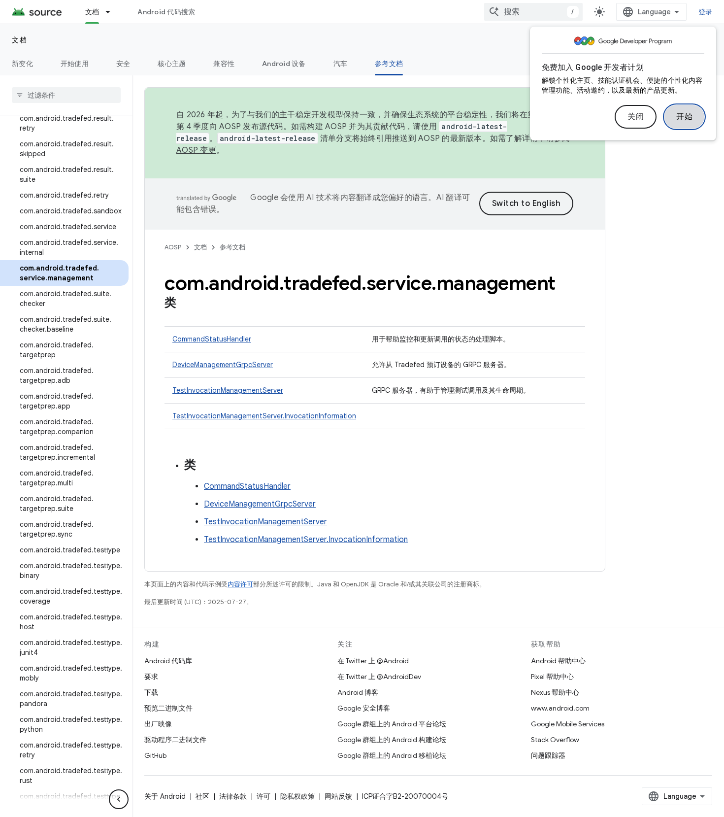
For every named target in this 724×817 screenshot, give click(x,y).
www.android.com (560, 708)
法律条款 (233, 796)
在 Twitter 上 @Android (373, 660)
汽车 (340, 63)
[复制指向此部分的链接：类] (186, 303)
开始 (684, 117)
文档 (92, 11)
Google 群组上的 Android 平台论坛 (391, 723)
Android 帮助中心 (558, 660)
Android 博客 (357, 692)
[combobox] (533, 12)
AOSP (173, 247)
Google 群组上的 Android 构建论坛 (391, 739)
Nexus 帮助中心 (555, 692)
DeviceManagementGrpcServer (222, 364)
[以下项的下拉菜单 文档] (112, 12)
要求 (151, 676)
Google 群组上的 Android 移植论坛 (391, 755)
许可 (263, 796)
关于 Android (165, 796)
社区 (202, 796)
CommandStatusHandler (211, 339)
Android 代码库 (168, 660)
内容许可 (240, 584)
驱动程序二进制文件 (175, 739)
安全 (123, 63)
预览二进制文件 (168, 708)
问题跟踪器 (548, 755)
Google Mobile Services (567, 723)
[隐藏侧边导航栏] (119, 799)
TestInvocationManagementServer (227, 390)
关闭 (635, 117)
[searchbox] (66, 95)
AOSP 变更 (196, 150)
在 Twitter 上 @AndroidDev (379, 676)
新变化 (22, 63)
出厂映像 (158, 723)
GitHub (155, 755)
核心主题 (172, 63)
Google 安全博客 (363, 708)
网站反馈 (338, 796)
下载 (151, 692)
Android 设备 (284, 63)
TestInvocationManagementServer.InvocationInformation (264, 415)
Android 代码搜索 (166, 11)
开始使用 (75, 63)
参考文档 (389, 63)
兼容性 (223, 63)
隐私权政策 (297, 796)
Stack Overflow (555, 739)
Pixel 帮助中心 (552, 676)
